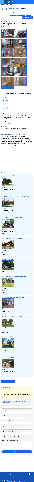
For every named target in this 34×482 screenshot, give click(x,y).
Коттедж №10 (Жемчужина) (12, 337)
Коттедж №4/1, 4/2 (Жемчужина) (14, 276)
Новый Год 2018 (9, 474)
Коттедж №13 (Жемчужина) (12, 358)
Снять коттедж (17, 476)
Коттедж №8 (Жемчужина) (12, 316)
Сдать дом (28, 2)
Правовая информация (22, 474)
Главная (3, 8)
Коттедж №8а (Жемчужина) (12, 217)
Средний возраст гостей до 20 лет (13, 436)
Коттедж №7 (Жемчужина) (12, 176)
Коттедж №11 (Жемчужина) (12, 238)
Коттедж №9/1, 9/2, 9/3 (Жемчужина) (16, 196)
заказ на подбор (13, 390)
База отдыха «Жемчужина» (12, 8)
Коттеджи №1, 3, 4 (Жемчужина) (14, 297)
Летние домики (7, 259)
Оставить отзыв (7, 382)
